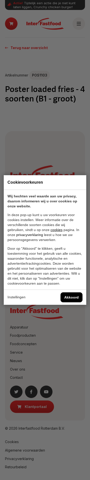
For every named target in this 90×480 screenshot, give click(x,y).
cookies (56, 230)
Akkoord (71, 297)
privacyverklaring (29, 235)
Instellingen (17, 297)
